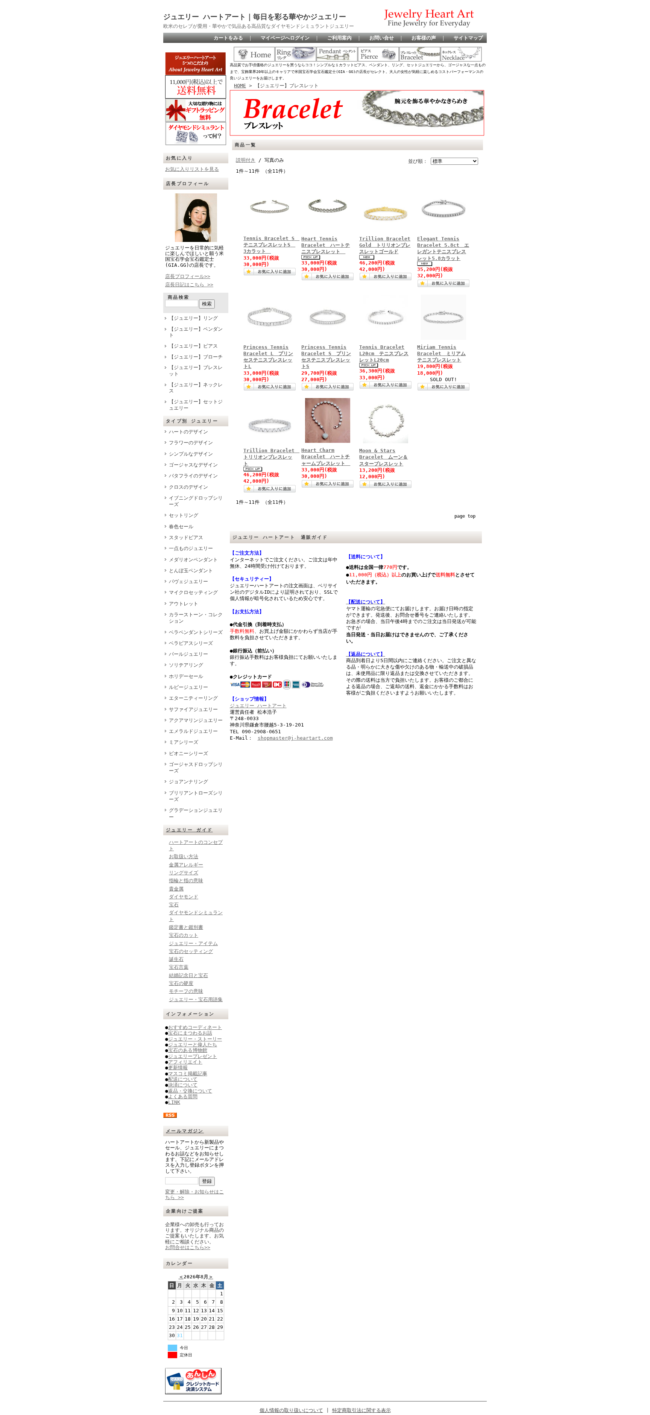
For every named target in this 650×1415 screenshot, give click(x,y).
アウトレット (183, 603)
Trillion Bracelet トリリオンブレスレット (271, 457)
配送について (182, 1079)
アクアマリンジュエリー (196, 720)
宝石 (174, 904)
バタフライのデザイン (193, 476)
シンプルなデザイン (191, 454)
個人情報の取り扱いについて (291, 1410)
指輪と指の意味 (186, 880)
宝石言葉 (178, 967)
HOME (240, 85)
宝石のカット (183, 935)
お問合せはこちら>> (187, 1247)
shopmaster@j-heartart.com (295, 738)
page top (464, 516)
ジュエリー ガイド (189, 830)
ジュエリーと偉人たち (192, 1044)
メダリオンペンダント (193, 559)
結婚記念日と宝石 (188, 975)
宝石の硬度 (181, 983)
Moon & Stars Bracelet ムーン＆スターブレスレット (383, 457)
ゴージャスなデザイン (193, 465)
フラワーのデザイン (191, 442)
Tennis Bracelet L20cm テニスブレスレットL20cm (384, 353)
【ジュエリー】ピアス (193, 346)
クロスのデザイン (188, 487)
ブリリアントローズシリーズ (196, 796)
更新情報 (178, 1067)
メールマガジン (185, 1131)
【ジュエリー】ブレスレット (196, 371)
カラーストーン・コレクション (196, 618)
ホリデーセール (186, 676)
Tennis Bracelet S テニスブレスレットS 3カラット (271, 245)
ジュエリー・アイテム (193, 943)
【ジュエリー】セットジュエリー (196, 405)
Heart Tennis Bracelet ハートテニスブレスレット (325, 245)
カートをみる (228, 38)
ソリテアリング (186, 665)
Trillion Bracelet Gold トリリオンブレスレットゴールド (384, 245)
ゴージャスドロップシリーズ (196, 767)
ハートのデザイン (188, 432)
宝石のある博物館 (187, 1050)
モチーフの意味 (186, 991)
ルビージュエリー (188, 687)
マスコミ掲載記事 (187, 1073)
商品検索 (179, 297)
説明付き (245, 160)
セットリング (183, 515)
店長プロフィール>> (187, 276)
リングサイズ (183, 872)
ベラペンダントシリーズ (196, 632)
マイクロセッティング (193, 592)
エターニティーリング (193, 698)
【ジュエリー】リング (193, 318)
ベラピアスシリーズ (191, 643)
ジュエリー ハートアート (258, 705)
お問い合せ (381, 38)
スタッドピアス (186, 537)
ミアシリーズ (183, 742)
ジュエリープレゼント (192, 1056)
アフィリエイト (185, 1062)
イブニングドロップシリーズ (196, 501)
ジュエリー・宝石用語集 (196, 999)
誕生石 (176, 959)
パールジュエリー (188, 654)
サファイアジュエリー (193, 709)
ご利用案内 (339, 38)
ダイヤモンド (183, 897)
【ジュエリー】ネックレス (196, 388)
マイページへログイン (285, 38)
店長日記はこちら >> (189, 284)
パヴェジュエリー (188, 581)
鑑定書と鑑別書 (186, 927)
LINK (174, 1102)
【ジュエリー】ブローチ (196, 357)
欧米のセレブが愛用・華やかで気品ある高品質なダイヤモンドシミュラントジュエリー (258, 26)
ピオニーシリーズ (188, 753)
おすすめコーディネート (195, 1027)
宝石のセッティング (191, 951)
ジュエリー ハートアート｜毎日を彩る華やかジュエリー (254, 16)
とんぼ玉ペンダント (191, 570)
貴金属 (176, 889)
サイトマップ (468, 38)
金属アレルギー (186, 865)
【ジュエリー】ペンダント (196, 332)
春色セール (181, 526)
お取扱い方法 (183, 856)
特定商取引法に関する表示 (361, 1410)
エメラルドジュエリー (193, 731)
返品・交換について (190, 1091)
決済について (182, 1085)
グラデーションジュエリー (196, 813)
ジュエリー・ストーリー (195, 1039)
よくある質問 (182, 1096)
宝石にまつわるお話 (190, 1033)
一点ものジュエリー (191, 548)
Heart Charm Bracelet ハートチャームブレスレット (325, 456)
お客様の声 (424, 38)
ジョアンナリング (188, 781)
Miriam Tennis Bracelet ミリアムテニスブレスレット (441, 353)
